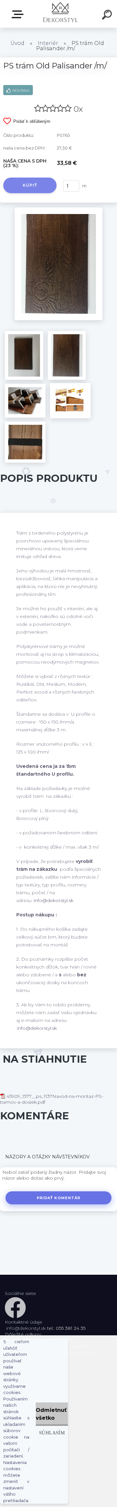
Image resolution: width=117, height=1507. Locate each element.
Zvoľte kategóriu (18, 14)
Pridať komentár (59, 1198)
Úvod (17, 43)
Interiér (48, 43)
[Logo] (60, 13)
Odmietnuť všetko (51, 1414)
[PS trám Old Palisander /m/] (58, 210)
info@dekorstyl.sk (53, 900)
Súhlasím (52, 1432)
